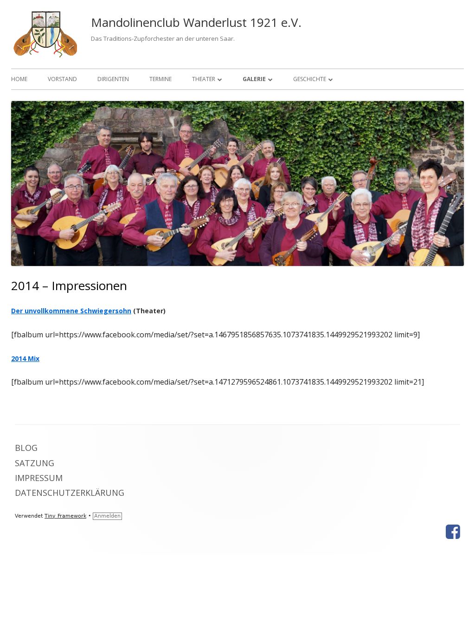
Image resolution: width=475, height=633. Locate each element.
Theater (203, 79)
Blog (26, 447)
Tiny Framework (65, 516)
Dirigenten (113, 79)
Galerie (254, 79)
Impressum (39, 477)
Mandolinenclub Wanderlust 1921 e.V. (196, 22)
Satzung (34, 462)
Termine (160, 79)
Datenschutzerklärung (69, 492)
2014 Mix (25, 358)
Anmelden (107, 516)
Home (19, 79)
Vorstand (62, 79)
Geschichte (309, 79)
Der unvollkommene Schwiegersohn (71, 310)
